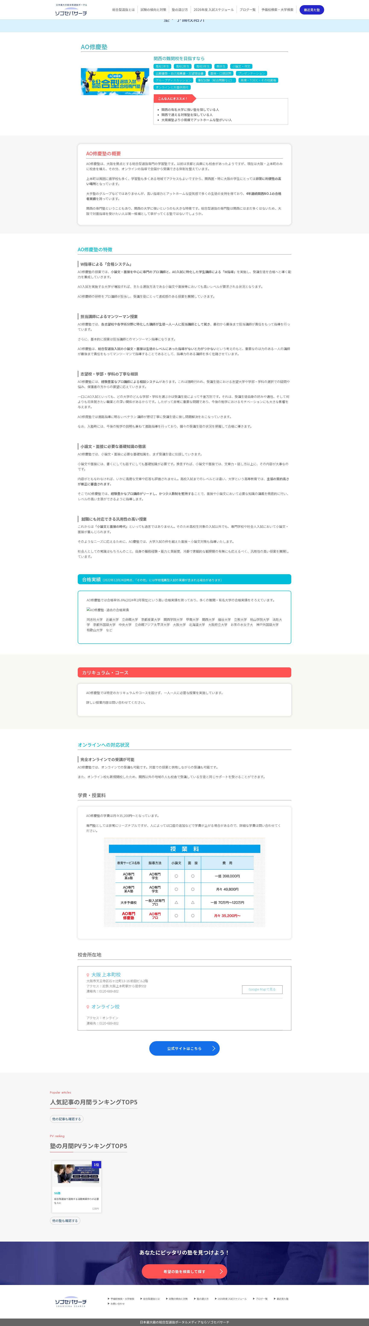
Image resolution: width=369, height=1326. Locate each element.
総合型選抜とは (151, 1298)
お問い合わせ (118, 1303)
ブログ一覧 (262, 1298)
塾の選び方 (203, 1298)
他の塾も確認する (65, 1220)
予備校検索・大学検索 (122, 1298)
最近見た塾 (312, 9)
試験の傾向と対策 (178, 1298)
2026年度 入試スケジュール (232, 1298)
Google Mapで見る (262, 989)
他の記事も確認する (66, 1119)
